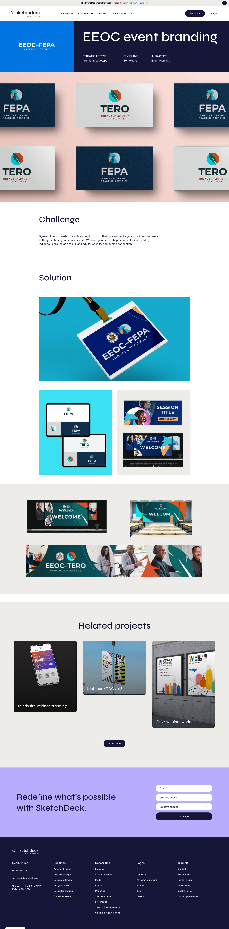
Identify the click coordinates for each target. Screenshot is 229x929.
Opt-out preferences (188, 896)
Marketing (100, 891)
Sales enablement (104, 896)
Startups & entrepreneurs (107, 907)
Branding (99, 869)
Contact (182, 869)
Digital (98, 880)
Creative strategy (62, 874)
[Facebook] (14, 894)
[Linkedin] (22, 894)
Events (98, 885)
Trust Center (184, 885)
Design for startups (63, 891)
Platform (140, 885)
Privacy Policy (185, 880)
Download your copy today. (135, 3)
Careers (140, 896)
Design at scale (61, 885)
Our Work (141, 874)
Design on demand (63, 880)
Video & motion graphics (107, 912)
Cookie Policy (185, 891)
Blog (138, 891)
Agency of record (62, 869)
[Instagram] (18, 894)
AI (137, 869)
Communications (103, 874)
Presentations (102, 901)
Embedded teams (62, 896)
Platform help (184, 874)
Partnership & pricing (146, 880)
